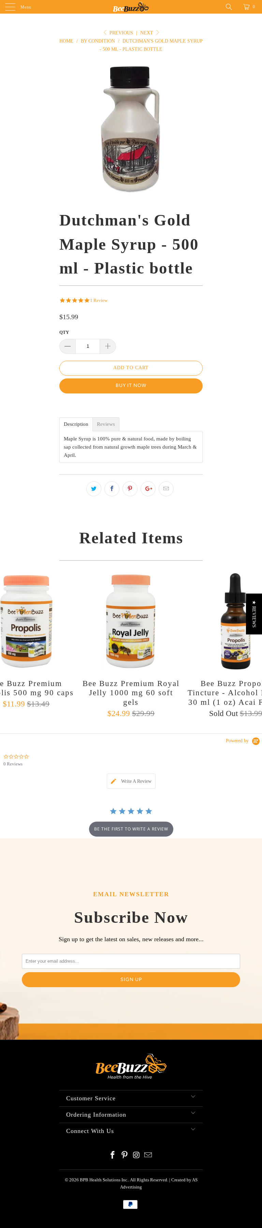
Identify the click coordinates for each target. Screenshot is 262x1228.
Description (76, 424)
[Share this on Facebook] (111, 488)
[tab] (131, 781)
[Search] (231, 7)
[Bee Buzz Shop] (131, 7)
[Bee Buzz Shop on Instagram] (137, 1155)
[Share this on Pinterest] (129, 488)
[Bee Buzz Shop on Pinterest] (125, 1155)
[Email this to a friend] (166, 488)
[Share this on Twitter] (93, 488)
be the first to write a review (131, 829)
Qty (64, 332)
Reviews (106, 424)
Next (147, 32)
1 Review (98, 300)
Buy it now (131, 385)
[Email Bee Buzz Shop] (148, 1155)
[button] (254, 614)
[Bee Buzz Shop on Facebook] (113, 1155)
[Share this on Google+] (148, 488)
